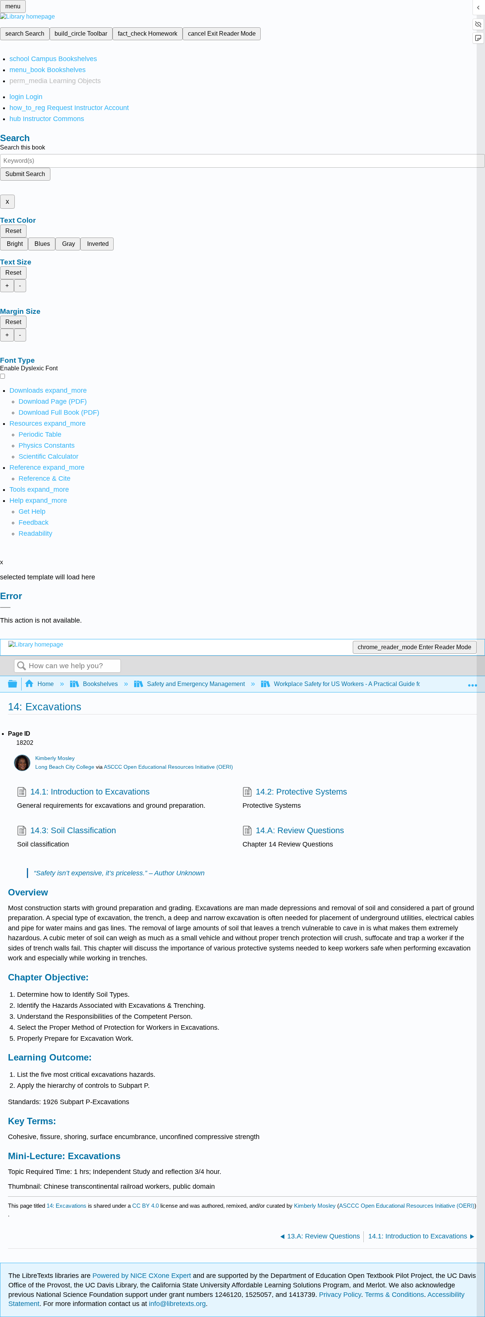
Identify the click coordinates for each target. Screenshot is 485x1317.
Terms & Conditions (394, 1294)
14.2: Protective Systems (301, 791)
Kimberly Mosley (55, 758)
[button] (33, 522)
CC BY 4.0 (145, 1205)
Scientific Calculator (48, 456)
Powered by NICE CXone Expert (142, 1275)
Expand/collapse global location (472, 682)
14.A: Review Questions (300, 830)
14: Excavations (66, 1205)
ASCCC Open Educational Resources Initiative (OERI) (168, 767)
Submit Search (25, 174)
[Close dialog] (5, 607)
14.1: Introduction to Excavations (90, 791)
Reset (13, 231)
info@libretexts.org (176, 1304)
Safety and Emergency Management (196, 684)
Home (45, 684)
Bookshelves (100, 684)
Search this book (22, 147)
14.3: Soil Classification (73, 830)
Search (21, 666)
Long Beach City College (64, 767)
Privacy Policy (340, 1294)
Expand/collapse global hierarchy (17, 684)
